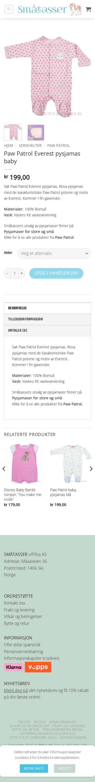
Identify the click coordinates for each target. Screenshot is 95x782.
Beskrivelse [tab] (17, 308)
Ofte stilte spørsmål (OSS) (33, 737)
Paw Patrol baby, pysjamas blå (63, 492)
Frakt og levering (19, 610)
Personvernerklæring (23, 651)
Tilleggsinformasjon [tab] (25, 319)
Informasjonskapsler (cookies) (31, 658)
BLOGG (40, 722)
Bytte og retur (16, 623)
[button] (8, 9)
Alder (8, 253)
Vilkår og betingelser (23, 616)
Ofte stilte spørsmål (22, 645)
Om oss (24, 722)
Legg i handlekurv (56, 273)
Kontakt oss (14, 603)
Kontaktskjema (73, 737)
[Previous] (12, 76)
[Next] (82, 76)
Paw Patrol (58, 145)
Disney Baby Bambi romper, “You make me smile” (22, 495)
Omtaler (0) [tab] (17, 330)
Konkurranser (63, 722)
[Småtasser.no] (49, 9)
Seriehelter (30, 145)
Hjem (8, 145)
